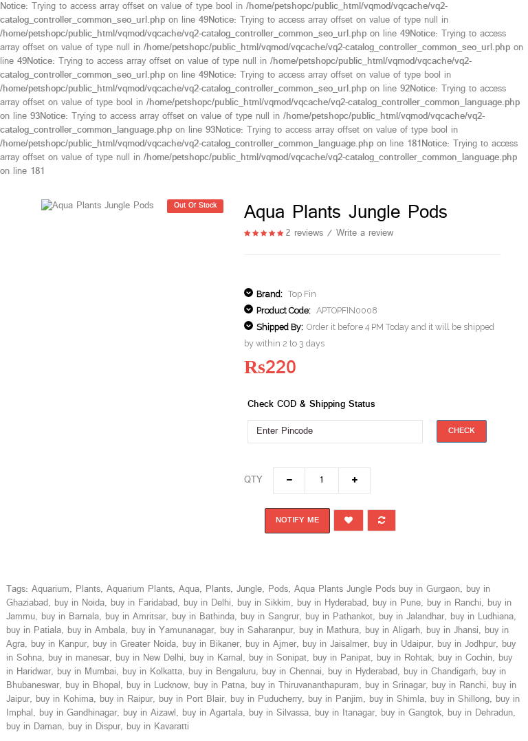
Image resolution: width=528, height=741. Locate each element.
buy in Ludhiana (482, 617)
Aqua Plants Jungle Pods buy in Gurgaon (377, 589)
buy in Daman (34, 727)
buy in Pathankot (339, 617)
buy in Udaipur (402, 644)
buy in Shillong (460, 699)
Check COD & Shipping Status (311, 404)
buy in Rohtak (404, 658)
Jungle (249, 589)
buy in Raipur (126, 699)
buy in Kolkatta (152, 672)
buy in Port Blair (191, 699)
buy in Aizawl (149, 713)
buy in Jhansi (452, 631)
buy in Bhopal (92, 686)
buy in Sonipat (278, 658)
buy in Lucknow (157, 686)
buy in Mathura (329, 631)
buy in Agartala (212, 713)
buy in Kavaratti (157, 727)
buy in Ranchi (454, 603)
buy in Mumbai (86, 672)
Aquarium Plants (140, 589)
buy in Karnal (216, 658)
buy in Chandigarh (440, 672)
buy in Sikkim (264, 603)
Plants (88, 589)
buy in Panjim (335, 699)
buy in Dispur (94, 727)
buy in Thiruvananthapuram (305, 686)
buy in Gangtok (411, 713)
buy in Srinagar (395, 686)
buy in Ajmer (270, 644)
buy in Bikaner (210, 644)
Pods (278, 589)
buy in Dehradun (480, 713)
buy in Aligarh (392, 631)
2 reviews (304, 233)
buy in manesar (78, 658)
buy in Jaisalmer (334, 644)
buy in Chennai (292, 672)
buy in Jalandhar (411, 617)
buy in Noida (79, 603)
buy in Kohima (65, 699)
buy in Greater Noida (134, 644)
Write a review (364, 233)
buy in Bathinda (203, 617)
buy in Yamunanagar (172, 631)
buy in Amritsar (135, 617)
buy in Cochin (465, 658)
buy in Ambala (96, 631)
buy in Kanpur (59, 644)
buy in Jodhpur (466, 644)
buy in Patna (219, 686)
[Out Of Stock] (97, 206)
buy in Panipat (342, 658)
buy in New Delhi (150, 658)
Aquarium (50, 589)
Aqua (189, 589)
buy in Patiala (33, 631)
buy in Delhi (207, 603)
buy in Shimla (396, 699)
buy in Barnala (70, 617)
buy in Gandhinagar (78, 713)
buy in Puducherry (266, 699)
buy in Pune (397, 603)
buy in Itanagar (345, 713)
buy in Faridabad (144, 603)
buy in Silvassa (279, 713)
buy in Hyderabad (331, 603)
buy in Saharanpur (256, 631)
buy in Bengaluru (222, 672)
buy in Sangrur (270, 617)
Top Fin (302, 294)
